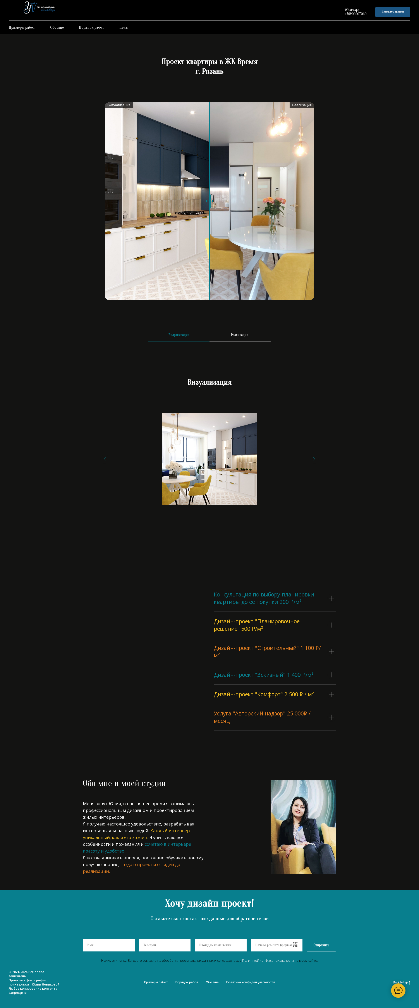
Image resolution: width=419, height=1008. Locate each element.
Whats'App (352, 10)
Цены (123, 27)
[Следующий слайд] (314, 459)
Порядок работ (91, 27)
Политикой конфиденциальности (268, 960)
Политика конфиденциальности (250, 982)
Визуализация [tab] (178, 335)
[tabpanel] (209, 379)
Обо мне (57, 27)
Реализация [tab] (240, 335)
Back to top (400, 982)
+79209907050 (356, 14)
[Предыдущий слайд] (104, 459)
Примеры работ (22, 27)
